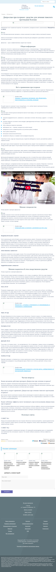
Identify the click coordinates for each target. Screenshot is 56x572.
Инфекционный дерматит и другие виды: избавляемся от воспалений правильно (9, 465)
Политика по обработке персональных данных (28, 546)
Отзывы (10, 531)
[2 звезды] (3, 441)
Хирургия (45, 526)
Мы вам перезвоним (39, 5)
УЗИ (28, 531)
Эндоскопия (28, 528)
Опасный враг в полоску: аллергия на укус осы (31, 228)
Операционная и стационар (10, 526)
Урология (28, 521)
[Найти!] (53, 2)
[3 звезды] (4, 441)
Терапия (45, 521)
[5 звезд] (6, 441)
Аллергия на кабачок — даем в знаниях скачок (21, 464)
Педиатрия (45, 523)
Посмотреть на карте (24, 9)
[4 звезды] (5, 441)
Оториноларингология (27, 523)
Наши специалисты (10, 521)
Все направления (10, 533)
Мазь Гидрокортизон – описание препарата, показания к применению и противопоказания (46, 465)
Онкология (27, 526)
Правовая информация (10, 523)
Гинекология (45, 528)
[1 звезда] (1, 441)
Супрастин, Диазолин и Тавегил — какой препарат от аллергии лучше (34, 465)
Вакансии (10, 528)
